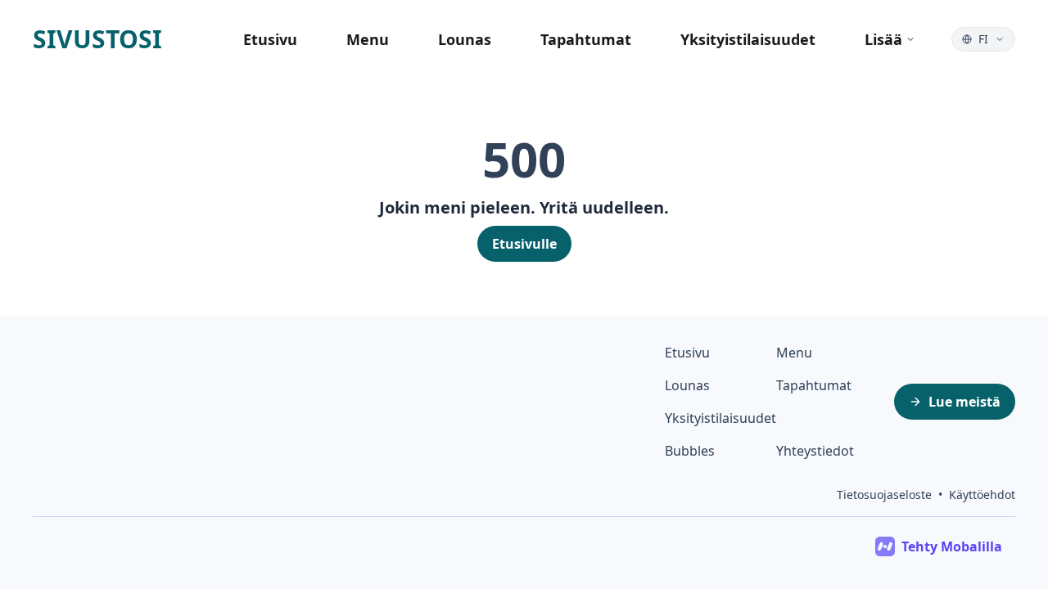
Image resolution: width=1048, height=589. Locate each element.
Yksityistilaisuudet (747, 39)
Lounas (464, 39)
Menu (367, 39)
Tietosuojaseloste (884, 494)
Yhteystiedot (815, 451)
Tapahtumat (585, 39)
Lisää (883, 39)
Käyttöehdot (982, 494)
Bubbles (690, 451)
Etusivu (270, 39)
